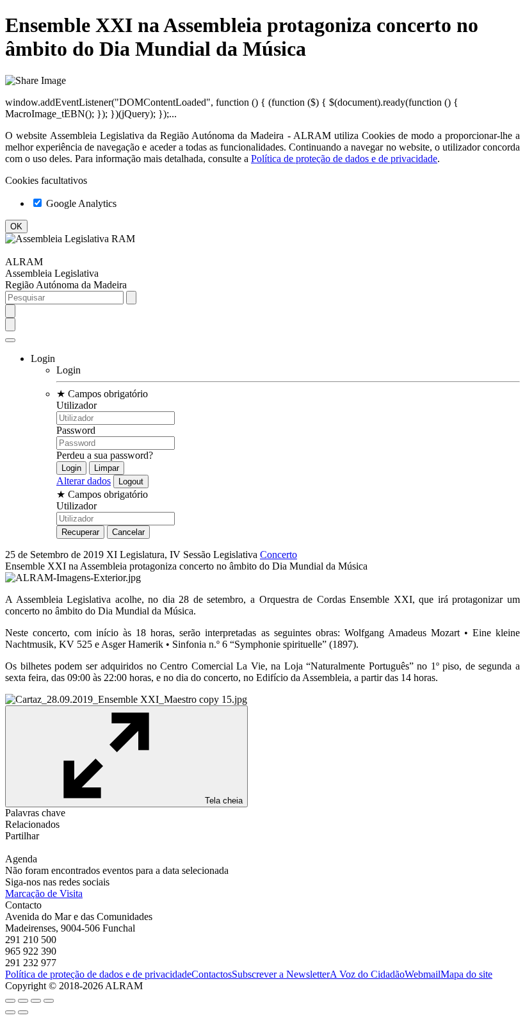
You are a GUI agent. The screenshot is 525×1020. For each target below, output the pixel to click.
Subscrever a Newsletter (281, 974)
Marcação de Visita (44, 893)
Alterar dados (83, 480)
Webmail (422, 974)
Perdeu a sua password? (104, 455)
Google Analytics (80, 203)
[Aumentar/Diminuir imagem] (49, 1001)
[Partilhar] (23, 1001)
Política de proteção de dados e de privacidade (344, 158)
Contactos (211, 974)
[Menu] (10, 340)
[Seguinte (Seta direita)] (23, 1012)
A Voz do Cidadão (367, 974)
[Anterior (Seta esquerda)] (10, 1012)
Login (68, 370)
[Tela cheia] (36, 1001)
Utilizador (76, 405)
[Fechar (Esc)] (10, 1001)
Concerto (278, 554)
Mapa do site (466, 974)
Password (75, 430)
